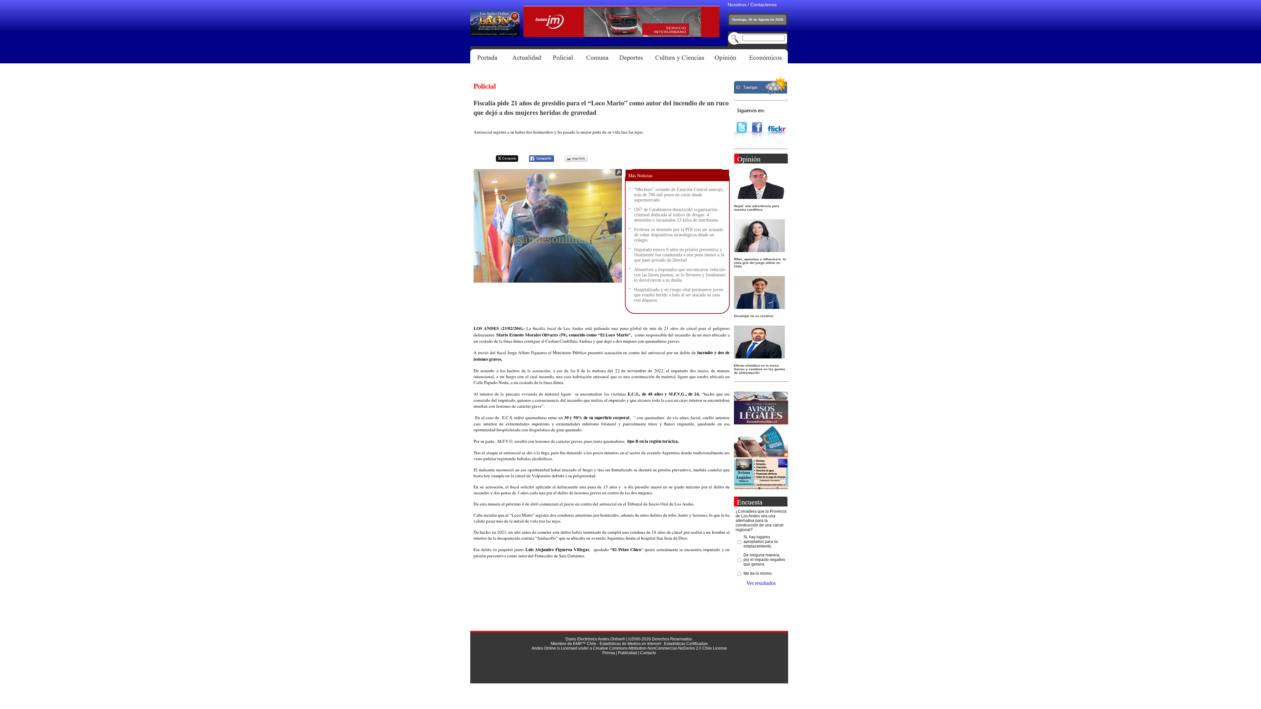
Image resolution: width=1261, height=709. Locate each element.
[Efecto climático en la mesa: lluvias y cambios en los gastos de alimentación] (759, 356)
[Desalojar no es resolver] (759, 307)
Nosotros (737, 4)
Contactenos (763, 4)
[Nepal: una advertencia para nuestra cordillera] (759, 197)
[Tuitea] (503, 160)
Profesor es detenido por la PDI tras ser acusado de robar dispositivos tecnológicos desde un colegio (678, 235)
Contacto (648, 653)
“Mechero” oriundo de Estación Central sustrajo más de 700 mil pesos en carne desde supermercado (678, 195)
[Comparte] (537, 160)
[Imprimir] (572, 160)
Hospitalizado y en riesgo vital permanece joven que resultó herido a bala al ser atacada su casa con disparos (678, 295)
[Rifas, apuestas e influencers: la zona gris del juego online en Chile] (759, 250)
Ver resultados (761, 583)
